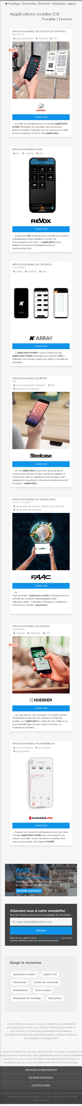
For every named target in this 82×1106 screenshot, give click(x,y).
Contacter (41, 117)
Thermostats (19, 982)
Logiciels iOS (50, 974)
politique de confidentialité (49, 938)
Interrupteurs (55, 998)
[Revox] (41, 219)
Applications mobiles (24, 974)
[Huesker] (41, 699)
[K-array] (41, 337)
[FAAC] (41, 576)
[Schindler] (41, 106)
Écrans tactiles (43, 990)
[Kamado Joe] (41, 817)
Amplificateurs (20, 990)
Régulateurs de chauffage (27, 998)
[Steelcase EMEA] (41, 455)
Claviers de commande (46, 982)
